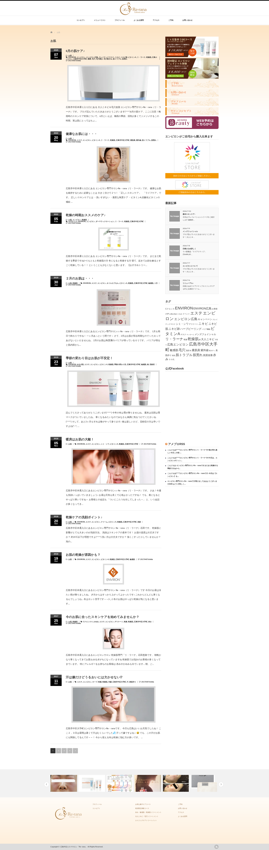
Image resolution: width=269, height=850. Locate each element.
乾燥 (125, 622)
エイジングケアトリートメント (146, 820)
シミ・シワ (105, 444)
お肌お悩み (173, 314)
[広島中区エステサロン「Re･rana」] (133, 13)
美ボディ (212, 350)
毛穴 (93, 59)
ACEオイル (72, 221)
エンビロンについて (190, 266)
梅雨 (89, 59)
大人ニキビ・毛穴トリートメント (146, 816)
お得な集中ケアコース (143, 804)
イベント (186, 314)
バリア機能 (206, 329)
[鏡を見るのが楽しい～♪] (120, 783)
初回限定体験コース (142, 808)
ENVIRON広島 (202, 308)
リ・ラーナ (141, 57)
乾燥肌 (148, 57)
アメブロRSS (176, 444)
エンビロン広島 (92, 57)
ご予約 (170, 20)
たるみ (180, 314)
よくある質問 (139, 20)
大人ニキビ (207, 339)
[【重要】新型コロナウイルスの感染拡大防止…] (204, 783)
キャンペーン (205, 319)
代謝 (110, 682)
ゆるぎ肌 (80, 364)
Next (221, 784)
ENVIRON (72, 57)
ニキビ (117, 57)
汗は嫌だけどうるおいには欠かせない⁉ (94, 677)
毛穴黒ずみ (108, 59)
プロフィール (120, 20)
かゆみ (96, 622)
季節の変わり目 (120, 364)
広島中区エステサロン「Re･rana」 (73, 847)
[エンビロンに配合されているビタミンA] (92, 783)
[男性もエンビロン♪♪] (64, 783)
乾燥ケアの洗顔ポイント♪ (84, 517)
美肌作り (132, 682)
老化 (173, 355)
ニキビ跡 (124, 57)
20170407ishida (74, 61)
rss (216, 847)
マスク (183, 334)
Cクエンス (170, 309)
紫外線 (138, 140)
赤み (150, 622)
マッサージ (190, 334)
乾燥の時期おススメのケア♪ (85, 215)
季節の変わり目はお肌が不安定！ (89, 358)
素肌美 (132, 140)
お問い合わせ (187, 20)
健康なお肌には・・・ (81, 134)
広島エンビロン (178, 344)
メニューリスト (100, 20)
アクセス (156, 20)
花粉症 (152, 364)
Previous (46, 784)
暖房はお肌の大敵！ (80, 439)
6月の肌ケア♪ (75, 51)
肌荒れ (124, 59)
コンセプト (80, 20)
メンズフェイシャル (190, 231)
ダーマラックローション (105, 221)
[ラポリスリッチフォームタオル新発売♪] (176, 783)
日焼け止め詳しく (189, 249)
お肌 (70, 56)
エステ (79, 140)
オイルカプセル (113, 283)
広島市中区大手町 (80, 59)
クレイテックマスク (106, 57)
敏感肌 (150, 283)
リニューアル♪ (188, 283)
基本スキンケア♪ (189, 214)
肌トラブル (117, 59)
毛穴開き (99, 59)
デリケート (119, 622)
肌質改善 (208, 355)
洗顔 (139, 522)
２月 (156, 283)
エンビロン (81, 57)
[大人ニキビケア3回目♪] (148, 783)
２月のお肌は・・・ (80, 278)
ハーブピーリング (190, 328)
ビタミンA (132, 57)
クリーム (104, 522)
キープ (94, 682)
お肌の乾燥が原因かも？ (83, 554)
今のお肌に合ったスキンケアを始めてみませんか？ (102, 617)
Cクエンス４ (88, 622)
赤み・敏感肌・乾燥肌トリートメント (148, 812)
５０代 (171, 359)
